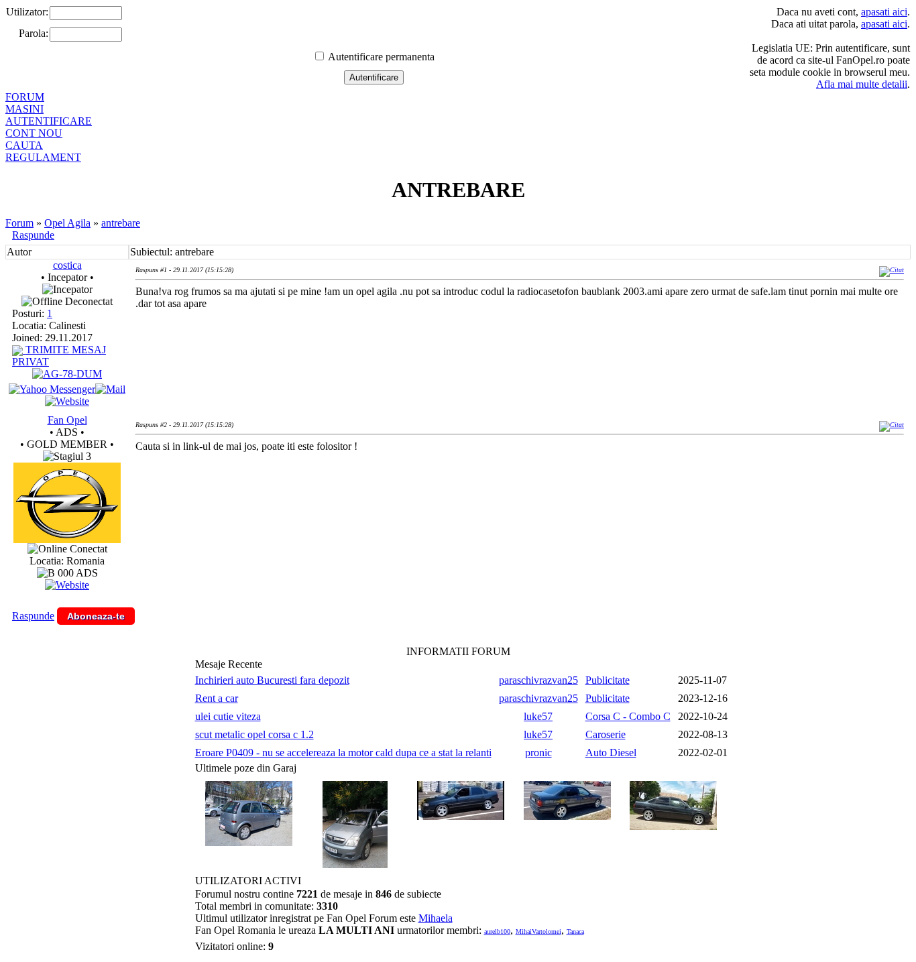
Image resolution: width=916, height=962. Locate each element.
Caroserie (605, 734)
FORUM (24, 97)
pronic (538, 752)
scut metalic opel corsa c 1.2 (254, 734)
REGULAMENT (43, 157)
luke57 (538, 716)
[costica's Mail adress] (110, 389)
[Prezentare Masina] (67, 373)
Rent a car (216, 698)
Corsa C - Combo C (628, 716)
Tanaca (575, 931)
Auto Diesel (610, 752)
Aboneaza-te (96, 616)
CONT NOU (33, 133)
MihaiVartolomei (538, 931)
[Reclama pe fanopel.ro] (67, 539)
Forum (19, 223)
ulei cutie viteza (228, 716)
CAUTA (24, 145)
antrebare (120, 223)
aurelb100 (497, 931)
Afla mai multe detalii (861, 84)
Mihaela (435, 918)
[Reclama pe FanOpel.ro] (67, 585)
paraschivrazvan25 (538, 680)
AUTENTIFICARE (48, 121)
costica (67, 265)
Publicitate (607, 680)
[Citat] (891, 270)
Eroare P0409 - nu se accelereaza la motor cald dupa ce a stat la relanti (343, 752)
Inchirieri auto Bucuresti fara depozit (272, 680)
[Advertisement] (379, 507)
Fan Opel (67, 420)
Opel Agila (67, 223)
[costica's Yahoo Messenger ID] (52, 389)
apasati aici (884, 11)
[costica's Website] (67, 401)
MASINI (24, 109)
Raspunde (33, 235)
